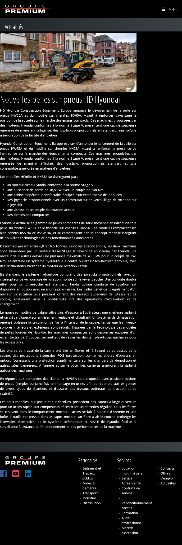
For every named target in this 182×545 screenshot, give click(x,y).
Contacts (167, 468)
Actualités (168, 483)
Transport (90, 493)
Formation (130, 513)
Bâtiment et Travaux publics (91, 473)
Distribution (91, 503)
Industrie (89, 498)
